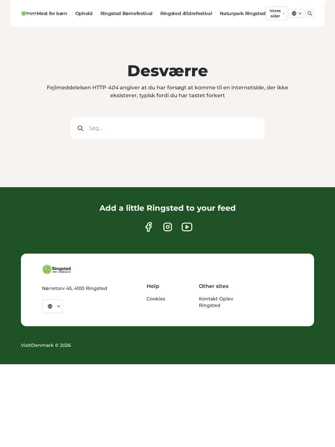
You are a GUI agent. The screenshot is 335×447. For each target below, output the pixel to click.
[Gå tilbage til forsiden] (29, 13)
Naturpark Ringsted (243, 13)
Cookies (156, 299)
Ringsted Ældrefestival (186, 13)
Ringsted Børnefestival (126, 13)
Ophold (84, 13)
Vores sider (275, 13)
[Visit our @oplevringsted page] (187, 227)
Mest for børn (52, 13)
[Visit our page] (148, 227)
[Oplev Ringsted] (57, 269)
